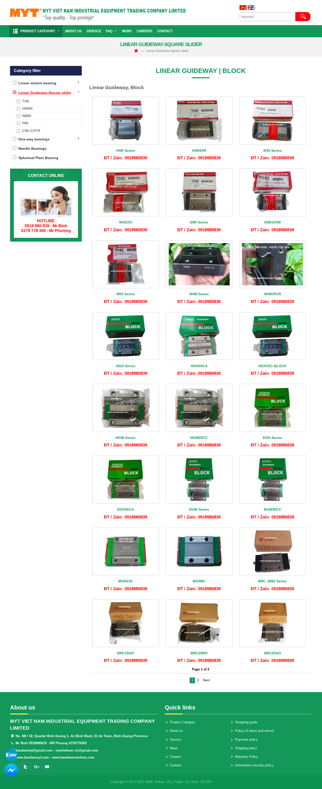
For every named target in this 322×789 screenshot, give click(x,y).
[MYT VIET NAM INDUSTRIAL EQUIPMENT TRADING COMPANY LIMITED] (122, 12)
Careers (144, 31)
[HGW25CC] (199, 408)
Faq (109, 31)
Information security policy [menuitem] (254, 765)
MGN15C (125, 581)
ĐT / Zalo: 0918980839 (125, 157)
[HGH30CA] (199, 336)
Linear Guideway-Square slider (167, 51)
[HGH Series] (125, 336)
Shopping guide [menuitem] (246, 722)
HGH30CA (199, 366)
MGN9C (199, 581)
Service (94, 31)
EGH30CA (125, 509)
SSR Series (199, 222)
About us (73, 31)
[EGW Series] (199, 480)
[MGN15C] (125, 552)
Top (312, 770)
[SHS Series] (272, 121)
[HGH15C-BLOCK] (272, 336)
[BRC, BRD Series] (272, 552)
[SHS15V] (125, 192)
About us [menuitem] (176, 731)
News (127, 31)
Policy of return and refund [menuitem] (254, 731)
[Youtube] (47, 766)
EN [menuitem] (251, 7)
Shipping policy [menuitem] (246, 748)
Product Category (37, 31)
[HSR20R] (199, 121)
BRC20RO (199, 653)
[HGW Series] (125, 408)
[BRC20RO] (199, 623)
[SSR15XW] (272, 192)
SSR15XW (272, 222)
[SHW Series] (199, 264)
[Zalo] (11, 755)
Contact (165, 31)
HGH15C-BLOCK (272, 366)
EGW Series (199, 509)
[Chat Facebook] (11, 770)
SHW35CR (272, 294)
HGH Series (125, 366)
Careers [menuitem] (175, 757)
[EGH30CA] (125, 480)
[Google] (36, 766)
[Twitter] (25, 766)
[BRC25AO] (272, 623)
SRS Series (125, 294)
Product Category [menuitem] (182, 722)
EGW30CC (272, 509)
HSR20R (199, 150)
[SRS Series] (125, 264)
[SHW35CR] (272, 264)
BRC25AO (272, 653)
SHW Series (199, 294)
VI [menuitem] (243, 7)
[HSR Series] (125, 121)
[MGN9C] (199, 552)
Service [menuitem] (175, 739)
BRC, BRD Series (272, 581)
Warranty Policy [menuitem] (246, 757)
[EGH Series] (272, 408)
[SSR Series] (199, 192)
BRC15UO (125, 653)
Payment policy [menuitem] (246, 739)
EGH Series (272, 438)
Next (206, 680)
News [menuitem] (174, 748)
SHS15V (125, 222)
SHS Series (272, 150)
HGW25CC (199, 438)
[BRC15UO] (125, 623)
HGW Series (125, 438)
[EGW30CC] (272, 480)
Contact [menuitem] (175, 765)
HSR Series (125, 150)
